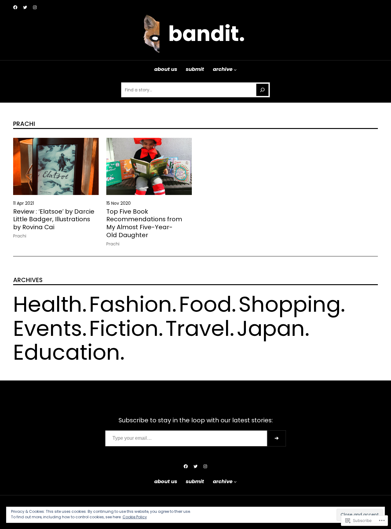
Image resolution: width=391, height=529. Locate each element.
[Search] (262, 90)
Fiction (124, 328)
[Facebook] (15, 7)
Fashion (130, 304)
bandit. (206, 33)
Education (66, 352)
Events (47, 328)
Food (205, 304)
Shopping (290, 304)
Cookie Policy (134, 517)
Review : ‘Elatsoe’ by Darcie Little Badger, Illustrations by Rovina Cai (53, 219)
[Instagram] (34, 7)
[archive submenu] (235, 69)
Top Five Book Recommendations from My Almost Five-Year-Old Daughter (144, 223)
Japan (271, 328)
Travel (198, 328)
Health (47, 304)
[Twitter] (25, 7)
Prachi (19, 236)
